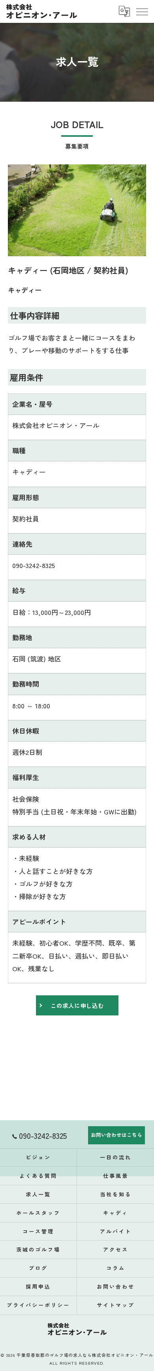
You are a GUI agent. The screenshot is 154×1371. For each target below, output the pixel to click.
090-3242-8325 (33, 565)
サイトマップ (115, 1305)
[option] (77, 210)
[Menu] (142, 11)
